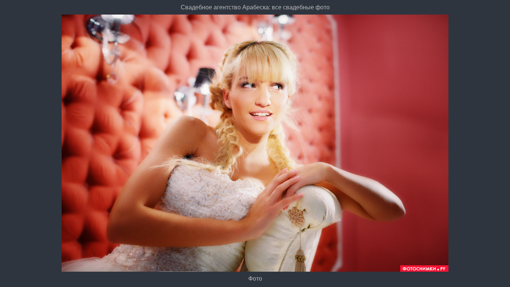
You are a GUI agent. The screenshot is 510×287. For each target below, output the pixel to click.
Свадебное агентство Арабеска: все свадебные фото (255, 7)
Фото (255, 278)
